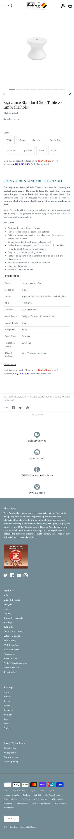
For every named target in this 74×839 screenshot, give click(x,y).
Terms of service (11, 757)
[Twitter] (6, 575)
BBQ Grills (8, 627)
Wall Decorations (11, 645)
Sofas (6, 595)
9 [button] (22, 93)
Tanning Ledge (55, 397)
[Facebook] (12, 575)
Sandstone (37, 140)
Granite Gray (55, 140)
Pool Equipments (37, 415)
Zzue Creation (15, 827)
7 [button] (55, 89)
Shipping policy (11, 761)
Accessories (9, 654)
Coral (53, 150)
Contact (7, 728)
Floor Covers (9, 640)
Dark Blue (10, 150)
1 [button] (11, 89)
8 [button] (62, 89)
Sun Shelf (45, 397)
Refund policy (10, 672)
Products (8, 714)
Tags (5, 397)
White (9, 140)
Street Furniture (10, 658)
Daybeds (7, 613)
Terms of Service (11, 667)
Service (7, 701)
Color (6, 132)
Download (26, 336)
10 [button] (29, 93)
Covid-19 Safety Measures (15, 663)
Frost (41, 150)
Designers (8, 710)
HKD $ (9, 819)
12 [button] (44, 93)
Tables (6, 608)
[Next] (70, 93)
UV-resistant (65, 397)
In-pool (25, 289)
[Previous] (4, 93)
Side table (37, 397)
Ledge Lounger (13, 119)
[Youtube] (19, 575)
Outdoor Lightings (12, 635)
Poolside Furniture (26, 397)
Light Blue (27, 150)
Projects (7, 696)
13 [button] (51, 93)
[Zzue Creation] (37, 6)
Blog (6, 719)
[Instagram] (26, 575)
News (6, 723)
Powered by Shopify (28, 827)
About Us (8, 692)
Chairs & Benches (12, 599)
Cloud (22, 140)
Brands (7, 705)
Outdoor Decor (14, 397)
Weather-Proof (9, 400)
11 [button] (37, 93)
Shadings (8, 622)
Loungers (8, 604)
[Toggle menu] (4, 6)
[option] (37, 49)
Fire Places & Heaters (14, 631)
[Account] (62, 6)
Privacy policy (10, 752)
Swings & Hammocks (13, 618)
